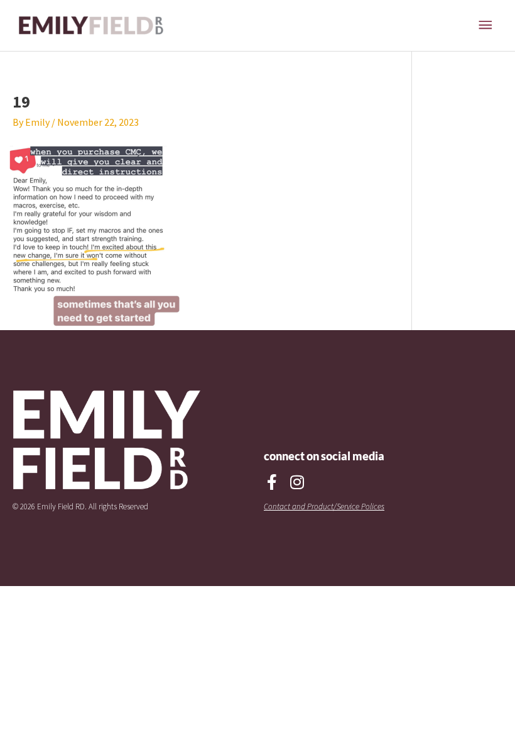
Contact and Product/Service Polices (324, 506)
